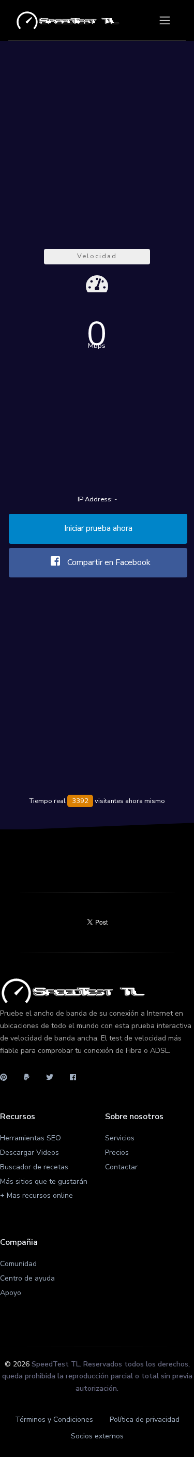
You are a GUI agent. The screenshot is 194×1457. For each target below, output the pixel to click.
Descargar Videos (29, 1152)
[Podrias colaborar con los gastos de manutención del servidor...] (27, 1077)
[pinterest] (8, 1077)
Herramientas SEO (30, 1138)
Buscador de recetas (34, 1167)
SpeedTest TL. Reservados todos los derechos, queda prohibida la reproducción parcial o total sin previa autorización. (97, 1376)
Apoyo (10, 1293)
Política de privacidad (145, 1419)
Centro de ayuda (27, 1278)
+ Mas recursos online (36, 1195)
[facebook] (73, 1077)
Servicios (120, 1138)
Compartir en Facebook (108, 562)
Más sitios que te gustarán (43, 1181)
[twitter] (50, 1077)
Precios (117, 1152)
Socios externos (97, 1436)
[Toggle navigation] (165, 20)
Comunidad (18, 1264)
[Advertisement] (97, 141)
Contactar (121, 1167)
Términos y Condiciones (54, 1419)
